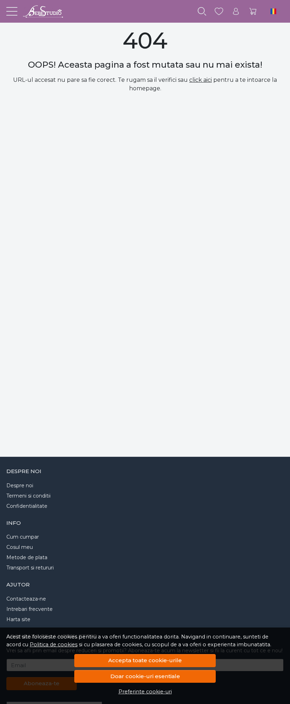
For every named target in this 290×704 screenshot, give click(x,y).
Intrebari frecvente (29, 609)
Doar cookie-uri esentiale (145, 676)
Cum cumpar (22, 537)
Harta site (18, 619)
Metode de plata (26, 557)
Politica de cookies (53, 644)
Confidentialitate (26, 506)
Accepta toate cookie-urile (145, 660)
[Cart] (253, 11)
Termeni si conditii (28, 496)
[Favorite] (219, 11)
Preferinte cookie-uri (145, 691)
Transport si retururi (30, 567)
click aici (200, 79)
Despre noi (19, 485)
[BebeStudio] (40, 11)
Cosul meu (19, 547)
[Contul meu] (236, 11)
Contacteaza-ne (26, 599)
